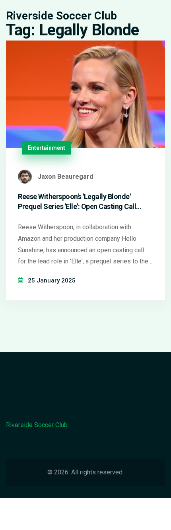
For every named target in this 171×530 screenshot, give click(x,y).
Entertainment (46, 148)
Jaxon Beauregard (65, 176)
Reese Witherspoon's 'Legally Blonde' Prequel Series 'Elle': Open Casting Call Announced (77, 201)
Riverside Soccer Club (61, 15)
